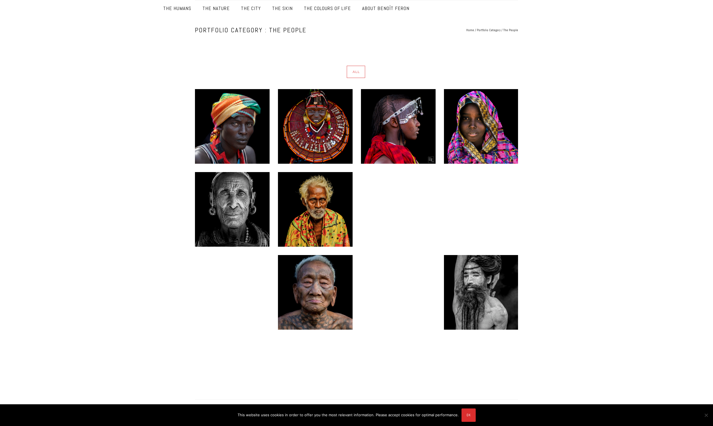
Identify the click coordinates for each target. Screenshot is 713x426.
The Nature (216, 8)
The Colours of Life (327, 8)
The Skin (282, 8)
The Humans (177, 8)
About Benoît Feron (385, 8)
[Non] (706, 415)
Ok (469, 415)
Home (470, 30)
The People (510, 30)
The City (251, 8)
